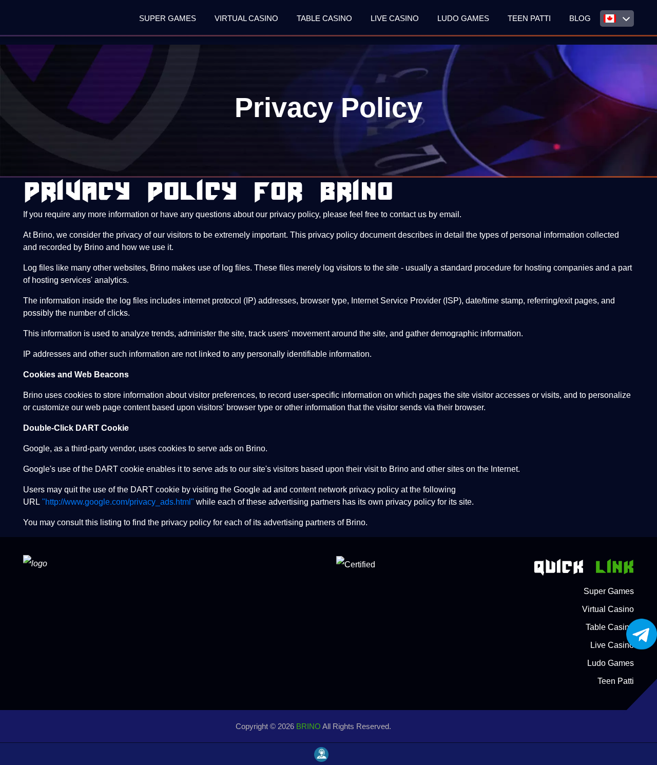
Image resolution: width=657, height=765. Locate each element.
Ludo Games (463, 18)
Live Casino (395, 18)
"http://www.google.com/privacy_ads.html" (118, 502)
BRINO (308, 726)
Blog (580, 18)
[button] (617, 18)
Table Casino (324, 18)
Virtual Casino (246, 18)
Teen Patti (529, 18)
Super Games (167, 18)
